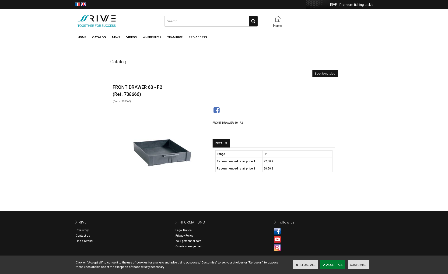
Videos (131, 37)
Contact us (83, 235)
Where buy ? (152, 37)
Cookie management (189, 246)
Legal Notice (183, 230)
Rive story (82, 230)
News (116, 37)
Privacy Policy (184, 235)
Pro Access (198, 37)
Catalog (99, 37)
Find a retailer (84, 241)
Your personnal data (188, 241)
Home (82, 37)
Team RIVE (174, 37)
